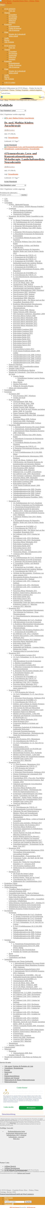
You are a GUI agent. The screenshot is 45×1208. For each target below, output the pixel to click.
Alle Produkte (9, 42)
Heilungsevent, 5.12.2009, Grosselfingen (27, 472)
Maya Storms (17, 382)
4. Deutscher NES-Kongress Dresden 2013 (28, 671)
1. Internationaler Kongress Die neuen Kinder (29, 427)
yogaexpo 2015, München (22, 760)
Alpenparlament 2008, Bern (22, 281)
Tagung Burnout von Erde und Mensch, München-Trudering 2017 (27, 833)
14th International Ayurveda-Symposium (27, 622)
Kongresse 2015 (14, 737)
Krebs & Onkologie (15, 364)
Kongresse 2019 (14, 872)
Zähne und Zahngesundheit (18, 388)
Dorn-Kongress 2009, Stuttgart (23, 294)
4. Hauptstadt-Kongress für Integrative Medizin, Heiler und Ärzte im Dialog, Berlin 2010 (28, 251)
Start (1, 100)
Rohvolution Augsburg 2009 (23, 329)
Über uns (12, 11)
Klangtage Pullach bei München (24, 712)
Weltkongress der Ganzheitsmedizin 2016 (27, 799)
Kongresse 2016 (14, 762)
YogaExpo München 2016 (22, 803)
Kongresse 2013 (14, 653)
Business (12, 942)
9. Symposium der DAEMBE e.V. (25, 700)
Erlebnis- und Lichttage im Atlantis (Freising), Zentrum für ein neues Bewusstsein (29, 705)
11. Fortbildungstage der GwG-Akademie (27, 557)
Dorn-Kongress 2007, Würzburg (24, 292)
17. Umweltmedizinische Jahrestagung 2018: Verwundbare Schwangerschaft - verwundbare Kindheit (28, 852)
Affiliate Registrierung (12, 1168)
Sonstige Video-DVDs (16, 368)
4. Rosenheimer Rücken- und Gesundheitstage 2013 (23, 674)
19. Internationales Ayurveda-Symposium (27, 809)
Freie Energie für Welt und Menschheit (26, 708)
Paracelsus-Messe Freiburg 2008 (24, 316)
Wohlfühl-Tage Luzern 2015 (23, 758)
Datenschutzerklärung (11, 1076)
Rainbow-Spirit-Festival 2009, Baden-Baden (28, 479)
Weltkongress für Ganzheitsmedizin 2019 (27, 881)
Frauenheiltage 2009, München (24, 298)
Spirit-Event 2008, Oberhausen (24, 421)
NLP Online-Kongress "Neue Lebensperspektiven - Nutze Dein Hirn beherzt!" (26, 896)
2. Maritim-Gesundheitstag (22, 663)
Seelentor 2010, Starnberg (22, 550)
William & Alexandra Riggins (23, 386)
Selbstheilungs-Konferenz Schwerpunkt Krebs (25, 905)
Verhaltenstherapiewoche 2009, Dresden (27, 357)
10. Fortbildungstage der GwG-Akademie (27, 503)
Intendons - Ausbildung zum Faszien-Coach (28, 710)
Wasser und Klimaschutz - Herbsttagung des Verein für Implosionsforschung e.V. (28, 734)
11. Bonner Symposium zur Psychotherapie (28, 220)
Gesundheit (13, 15)
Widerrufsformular (10, 1082)
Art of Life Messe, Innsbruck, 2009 (25, 987)
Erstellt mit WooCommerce (24, 1194)
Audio (6, 38)
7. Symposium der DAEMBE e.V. (25, 267)
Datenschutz (13, 1122)
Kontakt (7, 1070)
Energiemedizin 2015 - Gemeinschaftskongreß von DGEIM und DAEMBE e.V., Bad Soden (27, 749)
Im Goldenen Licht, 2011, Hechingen (26, 585)
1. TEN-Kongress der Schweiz (23, 692)
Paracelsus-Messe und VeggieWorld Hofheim (28, 756)
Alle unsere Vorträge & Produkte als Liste (18, 1066)
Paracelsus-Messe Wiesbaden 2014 (25, 719)
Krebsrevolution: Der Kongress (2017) (26, 825)
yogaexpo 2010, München (22, 554)
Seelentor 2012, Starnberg (22, 645)
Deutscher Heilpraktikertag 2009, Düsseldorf (28, 290)
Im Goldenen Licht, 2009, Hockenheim (26, 474)
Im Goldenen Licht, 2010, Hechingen (26, 538)
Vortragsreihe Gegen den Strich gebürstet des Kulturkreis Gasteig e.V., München (28, 603)
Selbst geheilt (13, 36)
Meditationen (13, 1043)
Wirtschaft (12, 20)
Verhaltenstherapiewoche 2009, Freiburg (27, 359)
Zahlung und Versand (11, 1078)
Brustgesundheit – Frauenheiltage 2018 (26, 856)
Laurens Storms (18, 376)
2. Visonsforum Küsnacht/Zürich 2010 (26, 507)
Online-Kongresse (15, 28)
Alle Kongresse (14, 30)
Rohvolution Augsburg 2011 (23, 333)
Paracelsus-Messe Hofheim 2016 (24, 788)
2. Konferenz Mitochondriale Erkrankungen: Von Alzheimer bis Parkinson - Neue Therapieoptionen (28, 626)
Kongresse (8, 24)
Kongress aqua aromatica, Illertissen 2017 (27, 823)
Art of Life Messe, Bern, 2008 (23, 282)
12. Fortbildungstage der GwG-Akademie (27, 222)
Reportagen (17, 327)
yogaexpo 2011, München (22, 606)
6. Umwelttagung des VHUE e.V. (24, 265)
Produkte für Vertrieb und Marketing (25, 951)
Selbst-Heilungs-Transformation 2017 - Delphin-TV (27, 903)
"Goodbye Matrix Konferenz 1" (20, 889)
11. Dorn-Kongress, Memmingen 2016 (26, 764)
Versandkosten (13, 137)
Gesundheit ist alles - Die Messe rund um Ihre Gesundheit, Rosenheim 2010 (29, 301)
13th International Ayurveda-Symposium (27, 224)
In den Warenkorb (10, 145)
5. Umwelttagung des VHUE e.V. (24, 259)
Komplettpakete (14, 26)
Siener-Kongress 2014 (21, 721)
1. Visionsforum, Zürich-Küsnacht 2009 (27, 429)
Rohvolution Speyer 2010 (22, 343)
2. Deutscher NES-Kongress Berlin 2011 (27, 226)
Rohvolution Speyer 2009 (22, 341)
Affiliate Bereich (10, 1166)
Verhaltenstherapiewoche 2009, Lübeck (26, 360)
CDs (6, 199)
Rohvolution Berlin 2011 (21, 337)
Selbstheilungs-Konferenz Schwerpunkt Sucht (25, 907)
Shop (6, 100)
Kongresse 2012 (14, 608)
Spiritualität (13, 19)
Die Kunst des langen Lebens (23, 873)
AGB (6, 1074)
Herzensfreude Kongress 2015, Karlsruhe (27, 753)
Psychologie (13, 17)
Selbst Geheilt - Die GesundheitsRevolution (24, 366)
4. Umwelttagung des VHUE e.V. (24, 255)
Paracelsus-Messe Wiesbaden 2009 (25, 318)
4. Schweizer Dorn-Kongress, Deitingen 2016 (29, 772)
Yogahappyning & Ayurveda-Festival (26, 651)
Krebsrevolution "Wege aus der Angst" (26, 877)
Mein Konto (8, 1198)
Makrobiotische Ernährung (22, 212)
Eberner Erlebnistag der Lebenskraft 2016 (27, 774)
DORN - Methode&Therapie (19, 204)
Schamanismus (18, 1033)
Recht (11, 953)
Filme (6, 32)
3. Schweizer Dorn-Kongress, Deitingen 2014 (29, 698)
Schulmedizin (17, 347)
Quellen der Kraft (19, 398)
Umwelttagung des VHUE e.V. (24, 879)
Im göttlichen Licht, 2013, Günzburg (25, 682)
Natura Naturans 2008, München (24, 312)
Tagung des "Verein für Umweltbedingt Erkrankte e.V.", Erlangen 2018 (26, 863)
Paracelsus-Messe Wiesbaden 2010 (25, 320)
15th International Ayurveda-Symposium (27, 661)
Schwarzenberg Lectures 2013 (23, 349)
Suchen (24, 195)
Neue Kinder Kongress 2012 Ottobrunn (27, 639)
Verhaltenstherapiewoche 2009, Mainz (26, 362)
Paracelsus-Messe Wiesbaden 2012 (25, 323)
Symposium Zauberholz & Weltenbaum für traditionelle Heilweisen (28, 728)
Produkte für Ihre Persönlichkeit (24, 950)
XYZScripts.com (31, 1207)
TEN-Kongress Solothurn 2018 (24, 866)
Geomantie (17, 990)
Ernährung (12, 208)
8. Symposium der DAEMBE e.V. (25, 273)
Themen (7, 13)
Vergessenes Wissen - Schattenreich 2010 (27, 552)
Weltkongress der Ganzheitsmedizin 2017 (27, 840)
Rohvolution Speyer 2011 (22, 345)
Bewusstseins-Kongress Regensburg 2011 (27, 577)
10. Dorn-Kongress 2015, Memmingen (26, 739)
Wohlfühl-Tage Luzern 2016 (23, 801)
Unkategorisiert (9, 1047)
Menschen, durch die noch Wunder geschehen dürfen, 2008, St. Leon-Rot (29, 410)
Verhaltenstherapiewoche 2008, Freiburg (27, 355)
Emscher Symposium (20, 776)
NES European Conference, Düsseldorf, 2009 (29, 314)
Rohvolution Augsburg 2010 (23, 331)
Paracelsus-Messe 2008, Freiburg (24, 419)
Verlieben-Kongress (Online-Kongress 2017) (24, 909)
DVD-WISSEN (9, 9)
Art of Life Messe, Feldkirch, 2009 (25, 460)
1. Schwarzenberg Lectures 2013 (24, 655)
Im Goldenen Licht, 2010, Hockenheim (26, 540)
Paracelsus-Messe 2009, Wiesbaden (25, 478)
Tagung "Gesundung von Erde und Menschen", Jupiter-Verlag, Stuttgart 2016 (27, 796)
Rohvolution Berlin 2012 (21, 339)
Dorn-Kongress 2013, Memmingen (25, 680)
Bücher (6, 40)
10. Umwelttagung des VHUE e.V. (25, 741)
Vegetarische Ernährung (21, 214)
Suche (6, 1200)
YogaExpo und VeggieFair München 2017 (27, 842)
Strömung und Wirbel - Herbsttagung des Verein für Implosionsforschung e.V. (27, 791)
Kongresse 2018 (14, 848)
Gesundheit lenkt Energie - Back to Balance (24, 893)
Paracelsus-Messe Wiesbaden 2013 (25, 325)
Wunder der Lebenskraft (17, 34)
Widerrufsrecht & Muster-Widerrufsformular (19, 1080)
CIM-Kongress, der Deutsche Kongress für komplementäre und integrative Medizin (28, 287)
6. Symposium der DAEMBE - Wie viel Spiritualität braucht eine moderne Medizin (27, 262)
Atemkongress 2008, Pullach (23, 284)
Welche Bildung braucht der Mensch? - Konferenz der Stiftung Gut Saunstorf (26, 837)
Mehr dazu (16, 1139)
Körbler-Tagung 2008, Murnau (24, 310)
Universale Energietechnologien (24, 731)
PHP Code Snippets (14, 1207)
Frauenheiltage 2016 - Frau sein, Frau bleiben (28, 778)
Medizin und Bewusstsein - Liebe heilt (26, 714)
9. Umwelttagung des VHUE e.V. (24, 702)
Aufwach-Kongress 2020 (17, 891)
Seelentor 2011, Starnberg (22, 600)
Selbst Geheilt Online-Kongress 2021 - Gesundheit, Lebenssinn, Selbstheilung (26, 900)
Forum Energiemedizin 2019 (23, 875)
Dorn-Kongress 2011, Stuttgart (23, 296)
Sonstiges (12, 22)
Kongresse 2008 (14, 399)
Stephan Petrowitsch (20, 384)
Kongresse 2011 (14, 556)
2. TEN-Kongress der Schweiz (23, 768)
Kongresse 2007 (14, 394)
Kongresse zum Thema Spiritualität (21, 961)
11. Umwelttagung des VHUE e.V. (25, 766)
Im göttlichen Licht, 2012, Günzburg (25, 634)
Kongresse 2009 (14, 425)
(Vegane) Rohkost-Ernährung (23, 210)
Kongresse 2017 (14, 805)
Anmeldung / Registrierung (13, 1068)
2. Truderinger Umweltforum (23, 770)
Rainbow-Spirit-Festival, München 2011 (27, 593)
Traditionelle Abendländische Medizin (22, 370)
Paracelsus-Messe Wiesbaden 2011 (25, 321)
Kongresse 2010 (14, 501)
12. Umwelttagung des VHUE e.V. (25, 807)
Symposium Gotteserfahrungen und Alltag (27, 793)
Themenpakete (14, 955)
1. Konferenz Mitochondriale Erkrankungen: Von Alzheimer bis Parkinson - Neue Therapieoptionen (28, 612)
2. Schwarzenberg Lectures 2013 (24, 665)
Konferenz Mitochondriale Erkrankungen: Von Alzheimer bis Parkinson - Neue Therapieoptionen (27, 306)
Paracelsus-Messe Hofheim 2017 (24, 827)
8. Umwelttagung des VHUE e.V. (24, 275)
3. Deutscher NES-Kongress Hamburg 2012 (28, 232)
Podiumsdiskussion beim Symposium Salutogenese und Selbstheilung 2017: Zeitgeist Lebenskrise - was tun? (16, 1134)
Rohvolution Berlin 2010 (21, 335)
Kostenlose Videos (10, 883)
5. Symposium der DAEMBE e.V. (25, 257)
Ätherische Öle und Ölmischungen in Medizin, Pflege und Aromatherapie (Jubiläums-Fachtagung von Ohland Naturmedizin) (26, 814)
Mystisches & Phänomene (13, 885)
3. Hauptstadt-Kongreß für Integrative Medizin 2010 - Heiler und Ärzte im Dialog (28, 510)
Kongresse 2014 (14, 690)
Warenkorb (8, 1204)
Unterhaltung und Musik (17, 957)
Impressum (8, 1072)
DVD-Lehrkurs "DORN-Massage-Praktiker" (28, 206)
